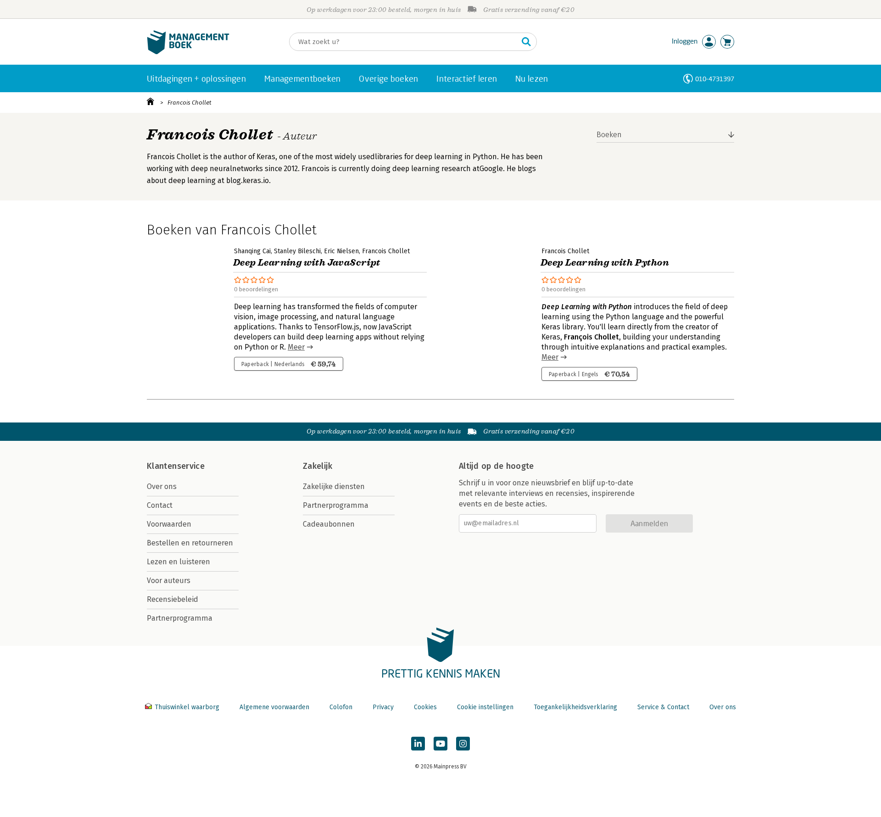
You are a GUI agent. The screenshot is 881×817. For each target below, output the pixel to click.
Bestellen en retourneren (190, 543)
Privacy (383, 707)
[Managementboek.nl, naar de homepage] (188, 52)
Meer (296, 347)
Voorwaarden (169, 524)
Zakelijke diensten (334, 486)
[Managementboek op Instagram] (463, 743)
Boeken (609, 134)
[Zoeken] (526, 42)
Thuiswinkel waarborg (187, 707)
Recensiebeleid (172, 599)
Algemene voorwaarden (274, 707)
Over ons (162, 486)
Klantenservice (176, 466)
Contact (160, 505)
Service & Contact (663, 707)
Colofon (340, 707)
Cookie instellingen (485, 707)
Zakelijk (317, 466)
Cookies (425, 707)
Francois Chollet (189, 102)
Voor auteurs (168, 580)
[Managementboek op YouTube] (440, 743)
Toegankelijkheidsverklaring (575, 707)
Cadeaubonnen (329, 524)
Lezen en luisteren (178, 561)
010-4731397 (714, 79)
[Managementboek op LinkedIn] (418, 743)
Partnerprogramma (179, 618)
